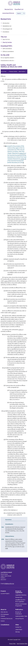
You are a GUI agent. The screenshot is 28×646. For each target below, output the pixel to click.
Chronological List (7, 29)
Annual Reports (19, 618)
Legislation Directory (20, 595)
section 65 (20, 105)
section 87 (24, 128)
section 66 (9, 267)
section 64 (17, 98)
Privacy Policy (12, 643)
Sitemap (17, 632)
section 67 (9, 274)
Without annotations (8, 51)
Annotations (5, 32)
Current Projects (5, 593)
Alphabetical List (6, 26)
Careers (3, 621)
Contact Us (18, 627)
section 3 (6, 281)
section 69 (9, 89)
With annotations (7, 48)
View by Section (7, 42)
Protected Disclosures (6, 618)
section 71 (13, 312)
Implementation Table (21, 616)
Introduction (5, 23)
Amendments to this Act (8, 60)
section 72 (13, 120)
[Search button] (24, 13)
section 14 (14, 143)
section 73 (20, 329)
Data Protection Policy (22, 643)
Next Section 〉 (22, 71)
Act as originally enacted (8, 57)
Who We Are (4, 612)
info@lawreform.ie (9, 583)
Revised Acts (18, 597)
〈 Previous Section (12, 71)
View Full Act (6, 39)
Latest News (18, 629)
